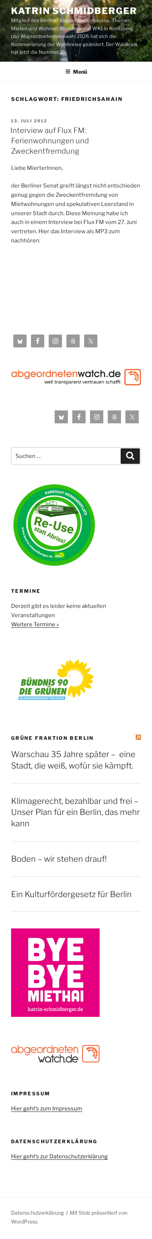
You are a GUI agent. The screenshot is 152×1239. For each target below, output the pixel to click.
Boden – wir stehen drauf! (59, 859)
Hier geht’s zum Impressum (46, 1108)
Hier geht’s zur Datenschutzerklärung (59, 1156)
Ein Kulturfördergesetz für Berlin (71, 894)
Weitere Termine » (35, 624)
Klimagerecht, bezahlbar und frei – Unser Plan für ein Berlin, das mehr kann (75, 812)
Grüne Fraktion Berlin (52, 738)
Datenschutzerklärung (37, 1213)
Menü (80, 72)
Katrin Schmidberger (74, 11)
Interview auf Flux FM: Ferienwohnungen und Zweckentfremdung (49, 140)
